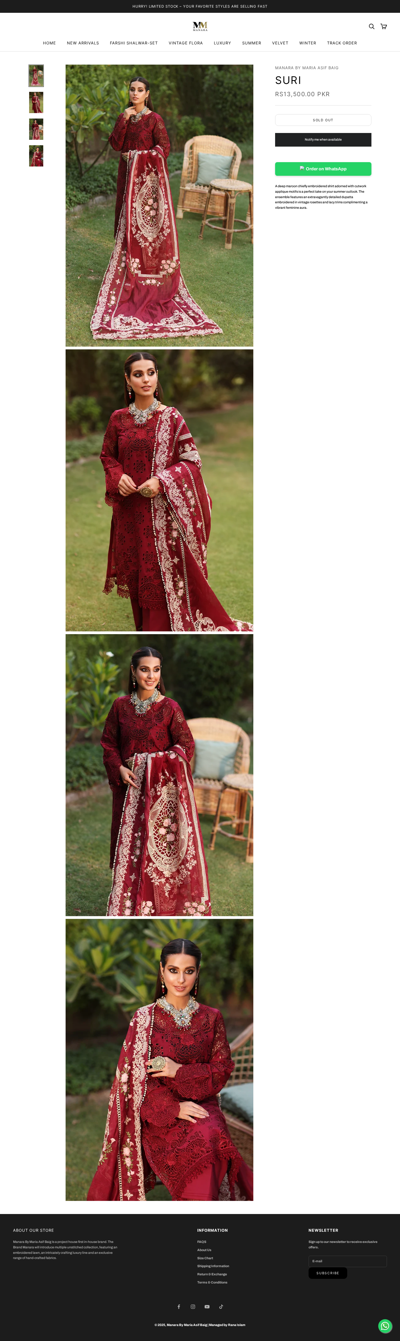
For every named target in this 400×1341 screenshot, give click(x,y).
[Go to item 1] (36, 76)
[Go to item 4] (36, 156)
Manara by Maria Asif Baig (307, 67)
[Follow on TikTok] (221, 1306)
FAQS (201, 1242)
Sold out (323, 120)
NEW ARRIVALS (83, 43)
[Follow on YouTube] (207, 1306)
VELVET (280, 43)
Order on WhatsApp (326, 169)
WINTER (307, 43)
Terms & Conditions (212, 1282)
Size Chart (205, 1258)
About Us (204, 1250)
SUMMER (251, 43)
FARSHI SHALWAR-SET (134, 43)
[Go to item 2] (36, 102)
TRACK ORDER (342, 43)
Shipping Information (213, 1266)
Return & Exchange (212, 1274)
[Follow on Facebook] (178, 1306)
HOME (49, 43)
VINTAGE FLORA (186, 43)
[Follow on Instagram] (193, 1306)
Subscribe (327, 1273)
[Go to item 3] (36, 129)
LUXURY (222, 43)
